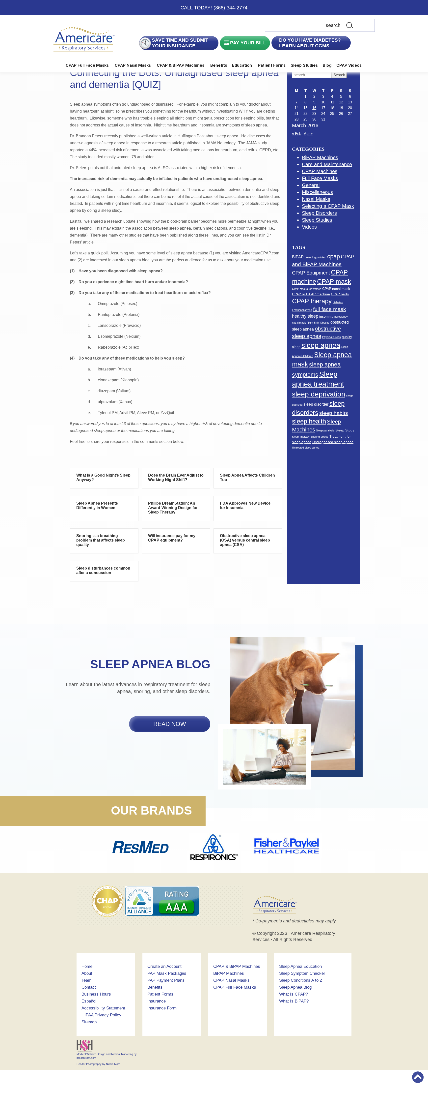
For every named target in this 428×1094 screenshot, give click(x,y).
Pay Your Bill (247, 42)
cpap (333, 256)
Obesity (324, 322)
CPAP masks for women (306, 288)
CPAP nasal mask (336, 289)
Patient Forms (272, 65)
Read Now (169, 724)
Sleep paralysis (325, 430)
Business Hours (96, 994)
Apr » (308, 133)
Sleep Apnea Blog (295, 987)
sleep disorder (315, 404)
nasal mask (299, 322)
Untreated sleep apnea (305, 447)
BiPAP (298, 257)
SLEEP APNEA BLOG (150, 664)
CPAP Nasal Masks (133, 65)
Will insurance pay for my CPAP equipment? (171, 538)
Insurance (156, 1001)
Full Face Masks (320, 178)
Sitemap (89, 1022)
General (311, 185)
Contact (88, 987)
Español (88, 1001)
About (86, 973)
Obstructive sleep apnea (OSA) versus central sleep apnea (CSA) (245, 540)
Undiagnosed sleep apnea (332, 442)
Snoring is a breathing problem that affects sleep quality (100, 540)
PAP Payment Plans (166, 980)
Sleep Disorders (319, 213)
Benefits (218, 65)
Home (86, 966)
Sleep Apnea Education (300, 966)
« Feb (296, 133)
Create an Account (164, 966)
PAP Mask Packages (166, 973)
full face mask (329, 309)
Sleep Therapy (301, 436)
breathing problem (315, 257)
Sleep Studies (304, 65)
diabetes (338, 302)
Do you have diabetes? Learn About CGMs (310, 42)
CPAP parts (340, 294)
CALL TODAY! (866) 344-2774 (214, 7)
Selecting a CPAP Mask (328, 206)
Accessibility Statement (103, 1008)
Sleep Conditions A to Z (300, 980)
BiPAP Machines (320, 157)
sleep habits (333, 413)
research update (121, 221)
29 (305, 119)
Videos (309, 227)
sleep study (111, 210)
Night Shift (313, 322)
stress (324, 436)
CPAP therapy (312, 301)
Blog (327, 65)
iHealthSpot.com (86, 1057)
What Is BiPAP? (294, 1001)
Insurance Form (162, 1008)
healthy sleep (305, 316)
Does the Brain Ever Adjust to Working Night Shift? (176, 477)
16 (314, 108)
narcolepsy (341, 316)
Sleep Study (344, 430)
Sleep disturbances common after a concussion (103, 570)
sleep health (309, 421)
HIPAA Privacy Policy (101, 1015)
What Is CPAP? (293, 994)
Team (86, 980)
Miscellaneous (317, 192)
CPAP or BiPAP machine (311, 294)
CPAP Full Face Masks (87, 65)
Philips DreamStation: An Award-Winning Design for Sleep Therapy (173, 507)
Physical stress (331, 336)
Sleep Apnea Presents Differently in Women (97, 505)
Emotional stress (302, 309)
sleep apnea (320, 345)
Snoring (315, 436)
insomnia (143, 125)
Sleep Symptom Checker (302, 973)
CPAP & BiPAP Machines (180, 65)
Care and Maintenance (327, 164)
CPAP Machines (319, 171)
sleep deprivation (318, 394)
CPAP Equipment (311, 272)
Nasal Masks (316, 199)
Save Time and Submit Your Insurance (180, 42)
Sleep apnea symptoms (90, 104)
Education (242, 65)
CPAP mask (334, 281)
